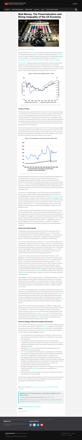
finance (35, 399)
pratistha (52, 399)
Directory (64, 435)
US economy (36, 401)
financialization (41, 399)
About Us (7, 9)
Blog (42, 9)
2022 (25, 399)
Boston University (66, 433)
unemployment (29, 401)
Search (73, 433)
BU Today (70, 435)
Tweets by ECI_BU (22, 411)
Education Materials (17, 9)
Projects (36, 9)
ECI (27, 399)
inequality (47, 399)
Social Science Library (52, 9)
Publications (28, 9)
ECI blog (31, 399)
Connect (75, 3)
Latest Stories (50, 397)
